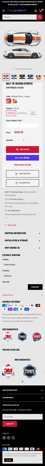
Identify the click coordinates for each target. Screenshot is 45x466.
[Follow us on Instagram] (8, 437)
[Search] (40, 17)
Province (5, 271)
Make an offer (24, 173)
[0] (40, 10)
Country (5, 259)
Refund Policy (7, 295)
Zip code (5, 282)
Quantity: (9, 140)
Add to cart (24, 149)
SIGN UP (9, 424)
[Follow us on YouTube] (13, 437)
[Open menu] (3, 11)
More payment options (22, 165)
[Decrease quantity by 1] (17, 140)
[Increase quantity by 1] (29, 140)
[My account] (36, 10)
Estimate (35, 287)
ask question (24, 183)
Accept (8, 460)
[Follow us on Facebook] (4, 437)
